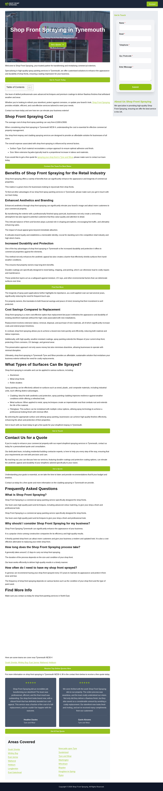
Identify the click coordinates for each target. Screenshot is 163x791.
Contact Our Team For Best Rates (57, 166)
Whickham (63, 764)
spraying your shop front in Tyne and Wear (55, 157)
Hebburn (52, 663)
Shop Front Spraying (101, 102)
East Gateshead (15, 772)
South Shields (11, 663)
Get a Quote (56, 45)
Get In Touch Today (58, 80)
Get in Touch (57, 431)
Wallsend (44, 663)
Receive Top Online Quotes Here (57, 668)
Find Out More (57, 287)
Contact (152, 4)
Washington (64, 760)
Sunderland (63, 752)
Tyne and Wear (65, 756)
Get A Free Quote (58, 731)
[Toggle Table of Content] (28, 87)
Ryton (61, 775)
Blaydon (62, 768)
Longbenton (13, 769)
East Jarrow (34, 663)
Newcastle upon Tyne (68, 748)
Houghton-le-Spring (67, 771)
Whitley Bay (23, 663)
